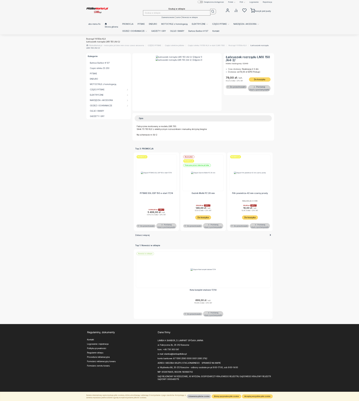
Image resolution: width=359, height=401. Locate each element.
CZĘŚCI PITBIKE (154, 45)
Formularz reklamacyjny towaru (101, 361)
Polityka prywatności (96, 348)
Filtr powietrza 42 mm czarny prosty (250, 193)
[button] (232, 2)
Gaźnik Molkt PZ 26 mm (203, 193)
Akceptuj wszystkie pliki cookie (257, 396)
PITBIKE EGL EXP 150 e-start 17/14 (156, 193)
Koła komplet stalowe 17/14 (203, 290)
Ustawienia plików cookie (199, 396)
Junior (178, 17)
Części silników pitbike (174, 45)
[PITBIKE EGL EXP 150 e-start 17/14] (156, 173)
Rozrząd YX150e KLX (238, 45)
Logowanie (254, 2)
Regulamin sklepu (95, 352)
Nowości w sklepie (190, 17)
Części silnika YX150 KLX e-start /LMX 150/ (206, 45)
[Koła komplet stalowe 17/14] (203, 269)
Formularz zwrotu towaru (98, 365)
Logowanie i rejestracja (98, 344)
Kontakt (90, 339)
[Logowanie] (228, 10)
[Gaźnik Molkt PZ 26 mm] (203, 173)
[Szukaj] (213, 11)
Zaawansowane (167, 17)
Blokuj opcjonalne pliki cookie (226, 396)
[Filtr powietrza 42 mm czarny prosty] (250, 173)
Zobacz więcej (142, 235)
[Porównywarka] (236, 10)
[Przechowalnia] (244, 10)
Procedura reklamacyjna (98, 357)
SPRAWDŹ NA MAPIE (211, 363)
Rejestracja (267, 2)
